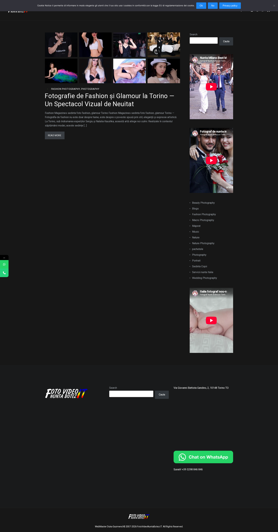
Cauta (226, 41)
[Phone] (4, 273)
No (212, 5)
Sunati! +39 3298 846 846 (188, 469)
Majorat (196, 225)
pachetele (197, 249)
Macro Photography (203, 220)
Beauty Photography (203, 202)
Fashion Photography (65, 89)
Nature (195, 237)
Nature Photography (203, 243)
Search (193, 34)
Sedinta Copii (199, 266)
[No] (274, 7)
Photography (90, 89)
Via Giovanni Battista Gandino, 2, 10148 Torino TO (201, 387)
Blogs (195, 208)
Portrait (196, 260)
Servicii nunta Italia (202, 272)
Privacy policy (230, 5)
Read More (54, 135)
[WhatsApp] (4, 264)
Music (195, 231)
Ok (201, 5)
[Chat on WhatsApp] (203, 457)
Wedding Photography (204, 277)
